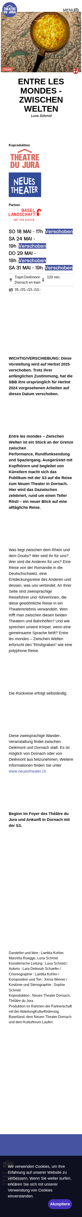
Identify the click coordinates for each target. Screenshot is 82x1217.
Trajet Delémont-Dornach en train (27, 279)
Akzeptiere (60, 1204)
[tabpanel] (41, 42)
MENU (71, 11)
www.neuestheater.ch (27, 771)
